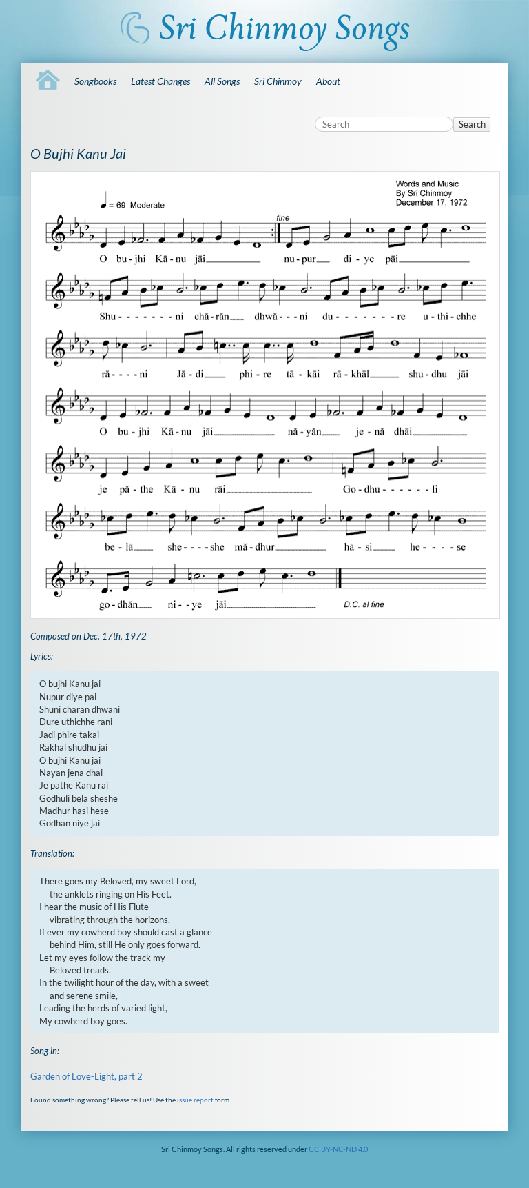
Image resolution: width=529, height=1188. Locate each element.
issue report (195, 1100)
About (328, 81)
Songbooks (95, 81)
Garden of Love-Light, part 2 (86, 1076)
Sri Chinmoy (278, 81)
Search (472, 124)
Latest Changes (160, 81)
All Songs (222, 81)
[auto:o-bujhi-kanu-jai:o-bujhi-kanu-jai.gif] (264, 395)
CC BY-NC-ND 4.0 (338, 1149)
